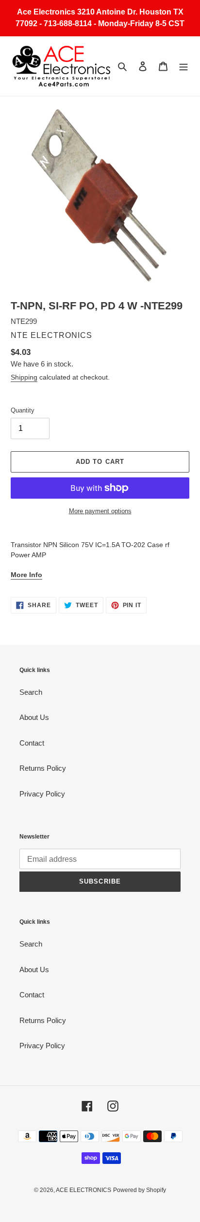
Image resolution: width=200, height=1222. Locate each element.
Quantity (22, 410)
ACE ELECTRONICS (83, 1190)
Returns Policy (42, 768)
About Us (34, 717)
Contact (31, 743)
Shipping (24, 377)
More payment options (100, 511)
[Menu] (183, 66)
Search (30, 692)
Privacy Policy (42, 794)
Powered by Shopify (139, 1190)
